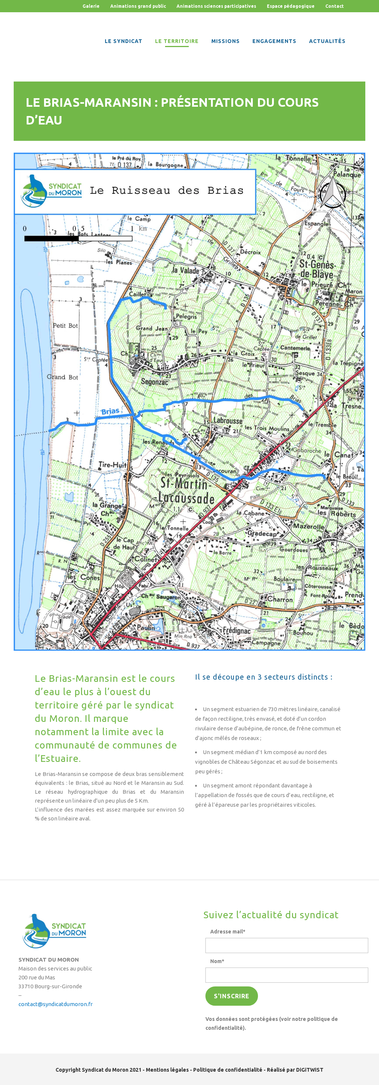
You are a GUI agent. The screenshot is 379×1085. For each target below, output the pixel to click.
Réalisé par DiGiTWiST (295, 1070)
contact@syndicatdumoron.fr (56, 1004)
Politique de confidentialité (227, 1070)
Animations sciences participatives (216, 6)
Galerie (91, 6)
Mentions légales (167, 1070)
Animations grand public (138, 6)
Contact (334, 6)
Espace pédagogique (291, 6)
